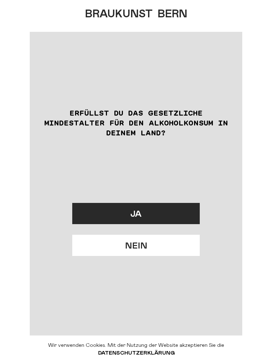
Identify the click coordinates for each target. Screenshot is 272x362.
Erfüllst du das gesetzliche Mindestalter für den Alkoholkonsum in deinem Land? (136, 122)
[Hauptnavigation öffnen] (254, 10)
